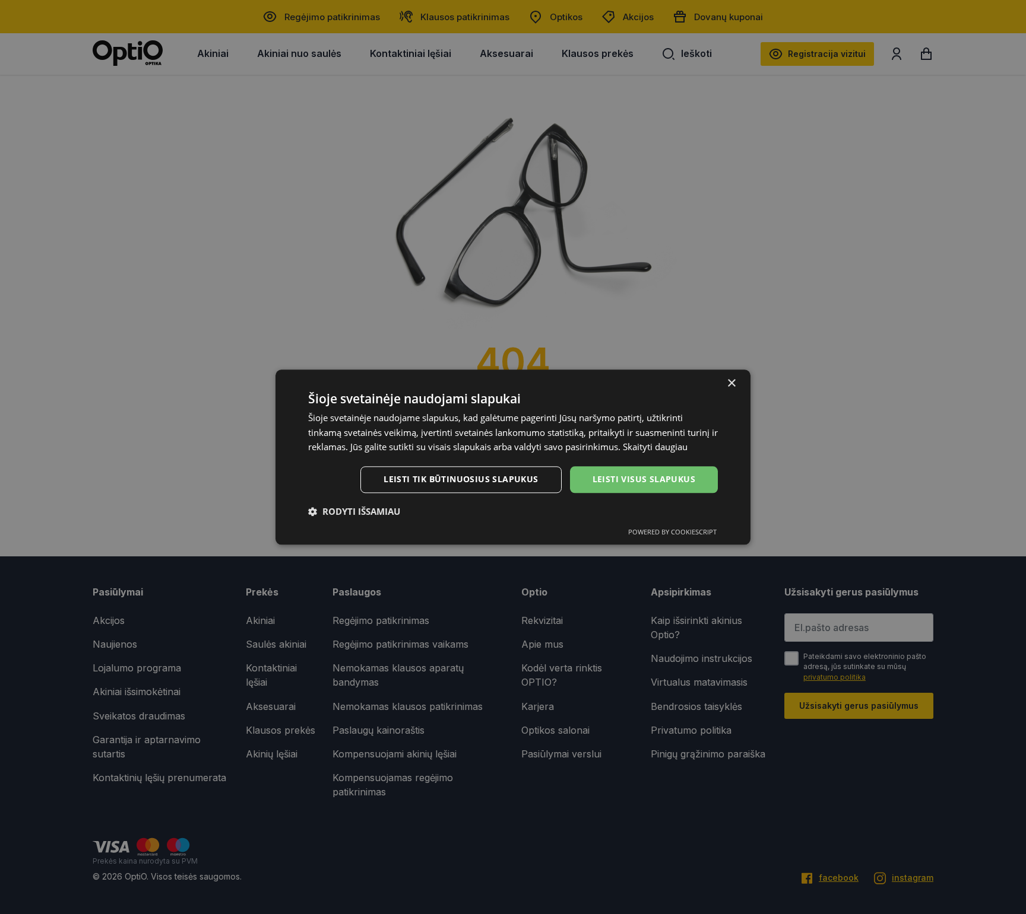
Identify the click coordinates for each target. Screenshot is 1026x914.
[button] (354, 511)
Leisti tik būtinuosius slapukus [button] (461, 479)
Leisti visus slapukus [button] (644, 479)
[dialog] (513, 457)
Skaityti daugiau (655, 447)
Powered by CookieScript (672, 531)
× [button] (731, 383)
